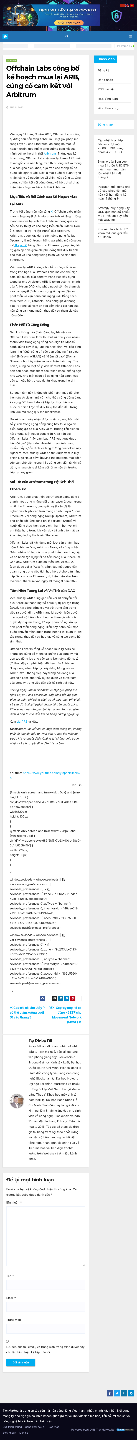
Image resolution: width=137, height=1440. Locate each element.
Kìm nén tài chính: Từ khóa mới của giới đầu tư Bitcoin (113, 233)
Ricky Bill (44, 1040)
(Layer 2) (20, 245)
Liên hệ (23, 1432)
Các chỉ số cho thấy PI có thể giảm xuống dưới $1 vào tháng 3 (27, 1012)
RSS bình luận (108, 98)
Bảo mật (54, 1426)
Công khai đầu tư (35, 1426)
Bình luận (14, 1202)
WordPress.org (108, 108)
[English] (127, 5)
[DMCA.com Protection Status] (125, 1429)
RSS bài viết (106, 89)
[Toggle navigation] (130, 36)
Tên (10, 1276)
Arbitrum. (50, 153)
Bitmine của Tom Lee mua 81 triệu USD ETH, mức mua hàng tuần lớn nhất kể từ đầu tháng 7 (114, 169)
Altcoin (11, 60)
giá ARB (22, 721)
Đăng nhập (105, 80)
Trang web (13, 1320)
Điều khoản (9, 1432)
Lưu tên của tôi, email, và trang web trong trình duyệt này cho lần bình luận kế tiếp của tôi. (45, 1349)
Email (11, 1298)
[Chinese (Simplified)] (122, 5)
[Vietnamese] (132, 5)
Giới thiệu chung (12, 1426)
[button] (66, 36)
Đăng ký (103, 70)
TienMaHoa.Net (105, 1429)
